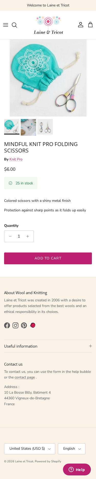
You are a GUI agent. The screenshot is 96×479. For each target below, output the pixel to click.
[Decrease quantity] (8, 236)
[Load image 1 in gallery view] (48, 77)
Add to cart (48, 258)
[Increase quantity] (29, 236)
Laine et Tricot (24, 461)
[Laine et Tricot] (48, 25)
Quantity (11, 225)
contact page (25, 377)
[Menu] (5, 25)
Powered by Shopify (48, 461)
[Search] (17, 25)
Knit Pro (16, 159)
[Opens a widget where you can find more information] (77, 470)
